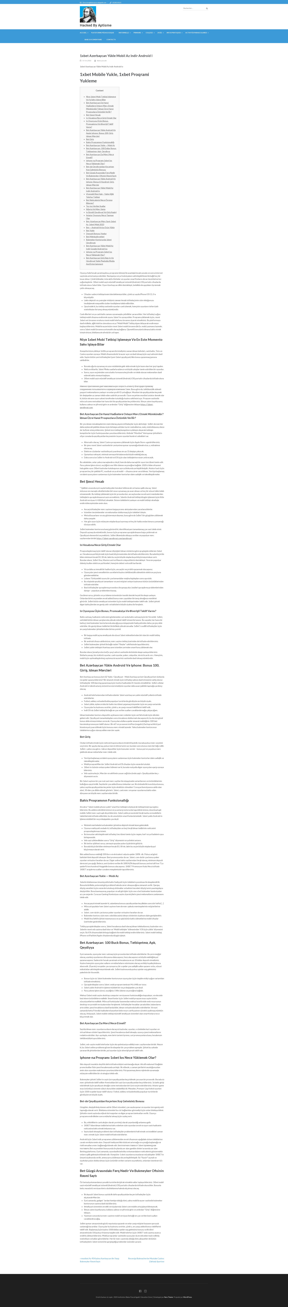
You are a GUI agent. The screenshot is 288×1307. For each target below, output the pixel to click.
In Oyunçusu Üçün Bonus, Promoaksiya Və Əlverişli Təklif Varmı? (99, 124)
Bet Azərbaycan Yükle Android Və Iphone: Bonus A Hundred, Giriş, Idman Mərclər (101, 182)
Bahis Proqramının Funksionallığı (100, 142)
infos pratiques (174, 33)
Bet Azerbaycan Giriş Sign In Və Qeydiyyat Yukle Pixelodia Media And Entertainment (100, 261)
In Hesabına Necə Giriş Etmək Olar (101, 118)
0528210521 (116, 2)
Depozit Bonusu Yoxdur (96, 233)
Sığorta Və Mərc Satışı (95, 209)
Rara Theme (168, 1297)
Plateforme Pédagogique (102, 33)
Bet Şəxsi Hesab (93, 115)
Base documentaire (93, 39)
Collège (149, 33)
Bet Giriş (90, 139)
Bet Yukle (90, 230)
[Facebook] (140, 1291)
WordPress (187, 1297)
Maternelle (124, 33)
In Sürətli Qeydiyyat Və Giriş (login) (101, 212)
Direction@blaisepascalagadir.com (94, 2)
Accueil (83, 33)
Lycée (160, 33)
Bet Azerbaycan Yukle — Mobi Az (100, 145)
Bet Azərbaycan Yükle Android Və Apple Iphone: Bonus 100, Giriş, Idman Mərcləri (101, 133)
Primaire (137, 33)
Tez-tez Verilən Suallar (96, 206)
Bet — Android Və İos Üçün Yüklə (100, 227)
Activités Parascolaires (196, 33)
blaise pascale (102, 61)
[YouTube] (145, 1291)
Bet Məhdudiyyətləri (95, 236)
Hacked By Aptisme (95, 25)
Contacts (111, 39)
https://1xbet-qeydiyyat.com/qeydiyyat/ (114, 538)
